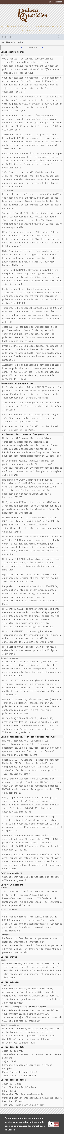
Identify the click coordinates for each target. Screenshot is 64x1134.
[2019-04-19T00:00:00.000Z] (42, 47)
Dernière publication (12, 42)
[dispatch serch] (59, 36)
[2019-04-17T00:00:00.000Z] (22, 47)
